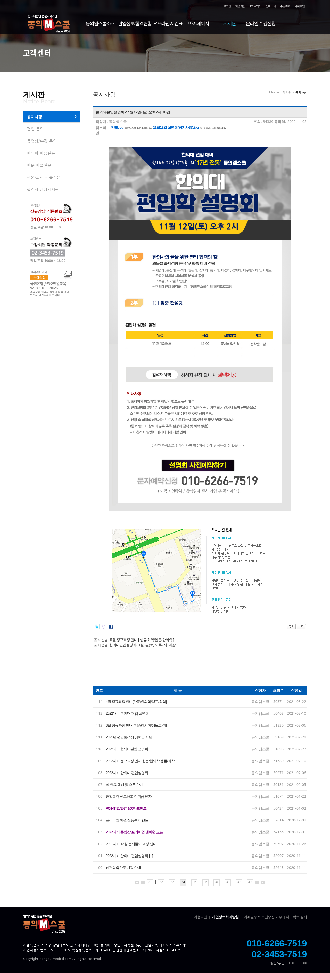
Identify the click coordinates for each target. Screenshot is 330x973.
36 (205, 882)
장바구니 (271, 6)
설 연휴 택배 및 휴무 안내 (124, 785)
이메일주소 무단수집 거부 (263, 917)
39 (238, 882)
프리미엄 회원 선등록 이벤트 (127, 820)
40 (249, 882)
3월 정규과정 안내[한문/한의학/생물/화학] (136, 725)
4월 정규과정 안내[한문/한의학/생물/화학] (136, 702)
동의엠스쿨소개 (100, 23)
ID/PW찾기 (255, 6)
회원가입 (240, 6)
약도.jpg (117, 127)
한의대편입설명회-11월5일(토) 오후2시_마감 (142, 645)
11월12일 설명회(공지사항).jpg (176, 127)
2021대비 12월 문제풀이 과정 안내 (131, 844)
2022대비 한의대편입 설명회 (127, 749)
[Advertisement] (186, 669)
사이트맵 (299, 6)
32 (161, 882)
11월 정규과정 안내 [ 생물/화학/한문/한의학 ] (141, 640)
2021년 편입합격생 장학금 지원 (129, 737)
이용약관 (200, 917)
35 (194, 882)
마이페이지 (198, 23)
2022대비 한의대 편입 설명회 (127, 713)
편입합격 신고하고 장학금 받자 (129, 796)
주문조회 (285, 6)
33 (172, 882)
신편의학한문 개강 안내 (123, 868)
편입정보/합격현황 (135, 23)
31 (150, 882)
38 (227, 882)
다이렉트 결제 (296, 917)
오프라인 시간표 (168, 23)
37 (216, 882)
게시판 (229, 23)
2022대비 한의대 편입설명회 (127, 773)
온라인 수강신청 (260, 23)
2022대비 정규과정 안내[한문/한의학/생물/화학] (140, 761)
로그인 (227, 6)
